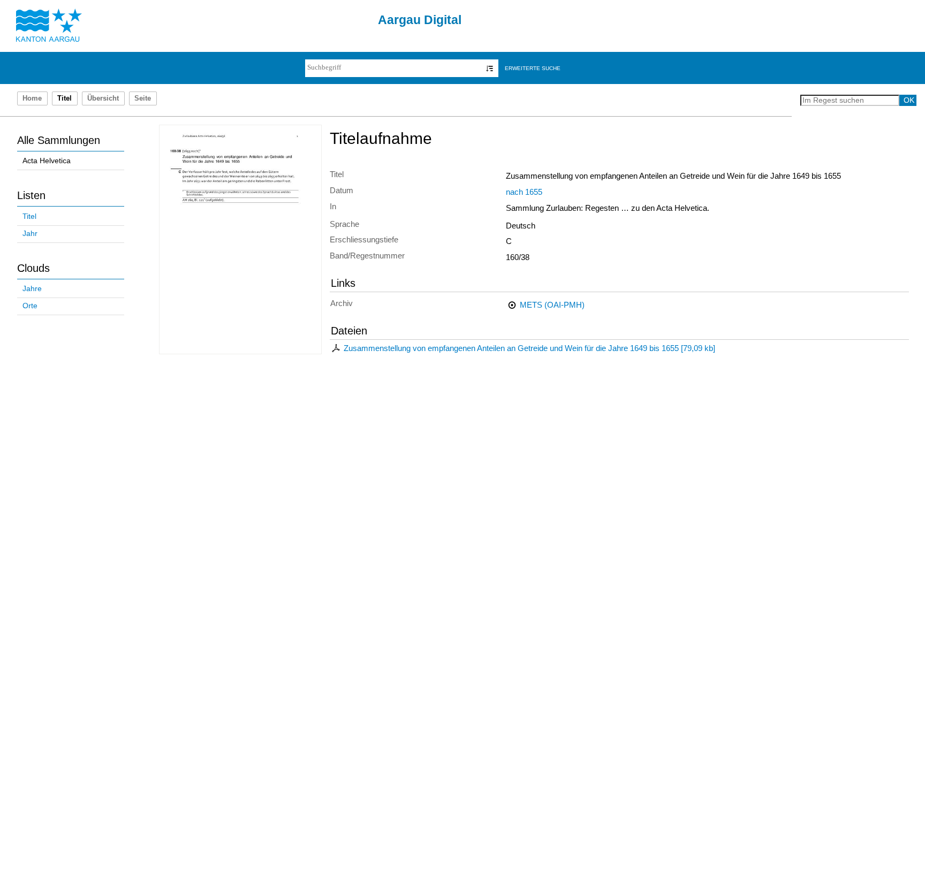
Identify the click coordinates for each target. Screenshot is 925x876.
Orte (29, 306)
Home (32, 98)
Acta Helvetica (46, 161)
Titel (29, 216)
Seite (142, 98)
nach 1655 (524, 192)
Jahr (29, 234)
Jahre (32, 289)
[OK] (489, 68)
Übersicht (103, 98)
